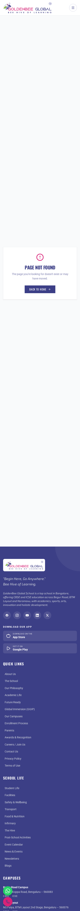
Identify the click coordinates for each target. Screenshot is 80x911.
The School (11, 681)
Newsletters (12, 858)
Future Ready (13, 702)
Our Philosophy (14, 688)
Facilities (10, 795)
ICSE (14, 896)
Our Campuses (14, 716)
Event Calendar (14, 844)
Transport (11, 809)
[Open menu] (73, 8)
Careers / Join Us (15, 744)
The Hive (10, 830)
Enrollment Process (16, 723)
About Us (10, 674)
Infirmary (10, 823)
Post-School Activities (18, 837)
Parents (9, 730)
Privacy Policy (13, 758)
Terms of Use (12, 765)
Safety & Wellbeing (16, 802)
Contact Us (11, 751)
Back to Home (37, 289)
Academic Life (13, 695)
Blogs (8, 865)
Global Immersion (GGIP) (20, 709)
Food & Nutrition (14, 816)
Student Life (12, 788)
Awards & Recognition (18, 737)
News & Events (14, 851)
